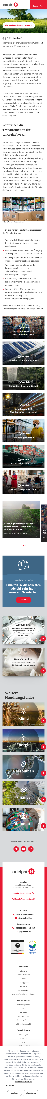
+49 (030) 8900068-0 (25, 915)
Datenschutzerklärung (23, 1082)
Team (23, 979)
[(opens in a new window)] (32, 953)
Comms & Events (23, 1020)
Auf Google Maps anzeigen (22, 899)
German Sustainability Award (23, 994)
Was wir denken (23, 1030)
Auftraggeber (23, 983)
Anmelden (24, 600)
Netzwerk (23, 986)
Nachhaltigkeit (23, 990)
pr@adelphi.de (25, 932)
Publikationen (23, 1016)
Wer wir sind (23, 967)
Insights (23, 1038)
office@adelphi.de (25, 918)
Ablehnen (14, 1093)
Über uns (23, 971)
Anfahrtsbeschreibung (22, 893)
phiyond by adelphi (23, 1024)
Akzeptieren (31, 1093)
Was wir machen (23, 1000)
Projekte (23, 1012)
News (23, 1042)
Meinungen (23, 1035)
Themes (23, 1009)
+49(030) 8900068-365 (25, 928)
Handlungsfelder (23, 1005)
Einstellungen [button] (9, 1085)
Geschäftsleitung (23, 975)
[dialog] (23, 1072)
